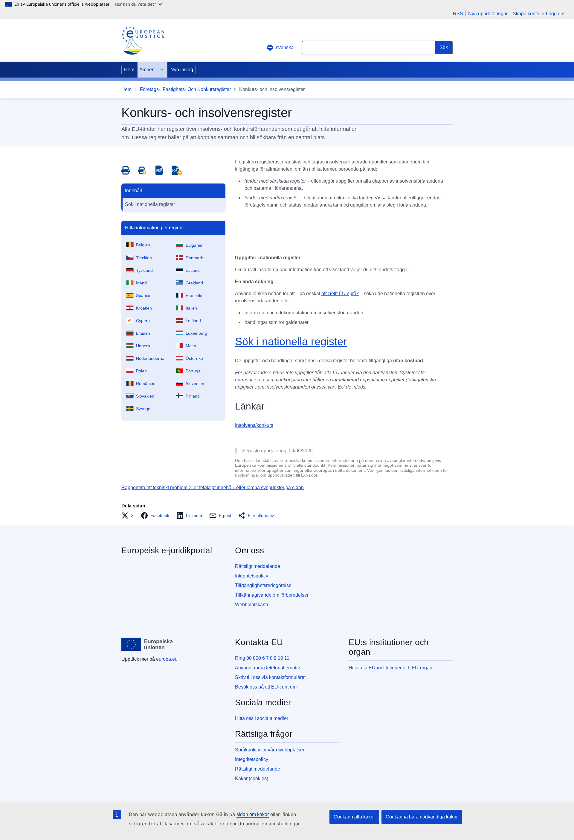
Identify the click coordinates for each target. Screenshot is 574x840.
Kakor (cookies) (251, 778)
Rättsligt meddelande (257, 566)
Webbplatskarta (251, 604)
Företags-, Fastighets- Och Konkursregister (185, 89)
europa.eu (167, 659)
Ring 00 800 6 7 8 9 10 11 (262, 658)
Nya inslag (181, 69)
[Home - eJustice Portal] (142, 40)
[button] (129, 515)
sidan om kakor (252, 814)
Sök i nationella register (150, 204)
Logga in (555, 13)
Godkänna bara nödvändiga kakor (422, 816)
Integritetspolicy (251, 575)
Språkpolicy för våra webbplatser (269, 749)
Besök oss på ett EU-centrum (266, 686)
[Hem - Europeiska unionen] (147, 644)
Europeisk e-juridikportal (166, 550)
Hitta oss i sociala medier (261, 718)
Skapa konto (526, 13)
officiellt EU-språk (340, 293)
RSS (458, 13)
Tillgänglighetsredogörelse (263, 585)
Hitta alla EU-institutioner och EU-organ (390, 667)
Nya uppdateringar (488, 13)
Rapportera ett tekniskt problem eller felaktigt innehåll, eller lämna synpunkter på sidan (212, 487)
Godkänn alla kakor (354, 816)
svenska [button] (285, 47)
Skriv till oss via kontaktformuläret (270, 677)
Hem (129, 69)
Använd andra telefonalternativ (267, 667)
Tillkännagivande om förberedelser (272, 595)
